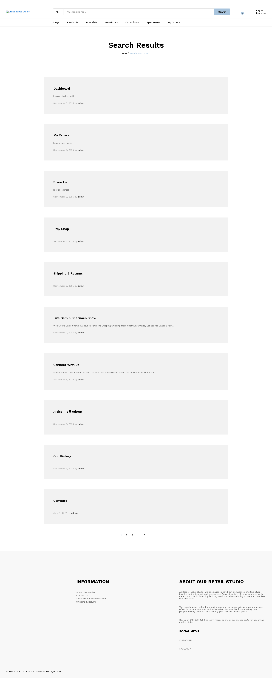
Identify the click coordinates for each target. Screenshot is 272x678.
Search (222, 12)
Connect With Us (66, 365)
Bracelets (91, 22)
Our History (62, 456)
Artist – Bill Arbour (67, 411)
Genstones (111, 22)
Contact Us (82, 595)
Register (261, 13)
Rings (56, 22)
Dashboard (61, 88)
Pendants (72, 22)
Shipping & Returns (68, 273)
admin (81, 103)
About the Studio (85, 592)
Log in (259, 10)
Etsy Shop (61, 229)
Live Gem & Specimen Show (74, 318)
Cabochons (132, 22)
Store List (61, 182)
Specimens (153, 22)
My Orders (174, 22)
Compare (60, 501)
